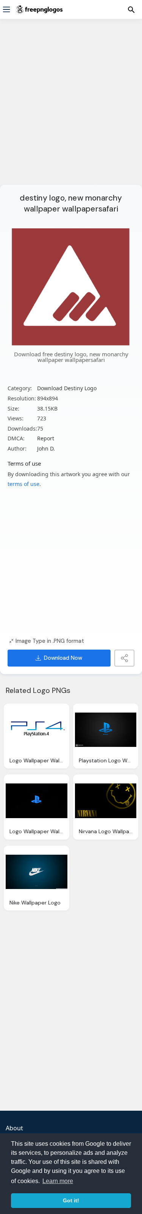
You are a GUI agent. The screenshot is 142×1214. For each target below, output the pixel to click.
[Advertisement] (71, 106)
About (14, 1128)
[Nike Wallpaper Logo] (36, 872)
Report (45, 438)
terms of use (23, 483)
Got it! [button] (71, 1200)
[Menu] (6, 9)
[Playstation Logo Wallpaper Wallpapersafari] (106, 729)
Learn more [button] (57, 1181)
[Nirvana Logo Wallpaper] (106, 800)
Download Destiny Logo (67, 388)
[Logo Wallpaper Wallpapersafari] (36, 729)
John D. (46, 448)
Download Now (63, 658)
